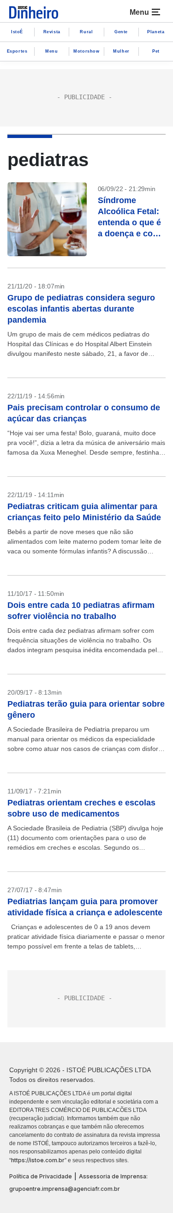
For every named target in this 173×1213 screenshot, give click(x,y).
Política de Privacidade (40, 1176)
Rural (86, 32)
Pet (156, 51)
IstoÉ (17, 32)
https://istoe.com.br (38, 1160)
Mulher (121, 51)
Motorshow (86, 51)
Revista (51, 32)
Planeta (155, 32)
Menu (51, 51)
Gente (121, 32)
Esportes (17, 51)
